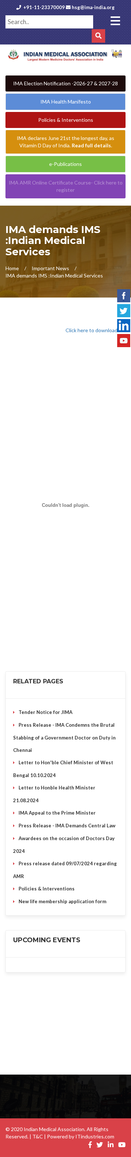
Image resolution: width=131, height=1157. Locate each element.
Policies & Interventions (65, 120)
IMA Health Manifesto (65, 101)
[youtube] (123, 339)
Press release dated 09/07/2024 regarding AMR (65, 870)
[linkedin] (123, 324)
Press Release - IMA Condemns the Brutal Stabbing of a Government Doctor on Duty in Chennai (64, 737)
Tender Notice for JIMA (45, 712)
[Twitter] (123, 309)
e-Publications (65, 164)
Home (12, 268)
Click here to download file (96, 330)
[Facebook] (123, 294)
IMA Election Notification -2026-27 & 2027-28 (65, 83)
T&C (37, 1136)
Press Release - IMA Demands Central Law (67, 825)
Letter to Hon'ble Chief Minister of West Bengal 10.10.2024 (63, 769)
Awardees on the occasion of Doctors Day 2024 (64, 844)
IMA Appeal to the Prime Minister (57, 813)
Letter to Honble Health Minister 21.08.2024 (54, 794)
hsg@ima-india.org (93, 7)
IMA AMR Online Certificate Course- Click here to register (66, 186)
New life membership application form (62, 901)
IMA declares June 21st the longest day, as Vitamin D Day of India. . (65, 141)
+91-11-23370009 (44, 7)
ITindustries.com (94, 1136)
